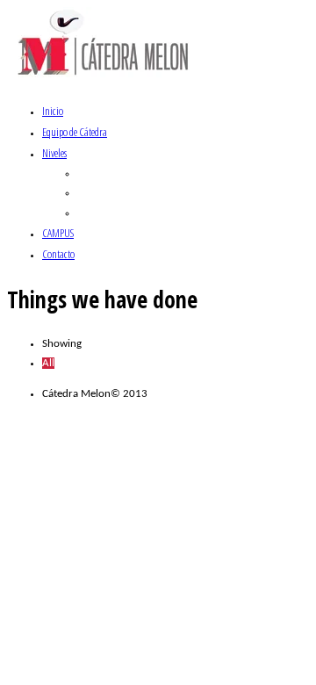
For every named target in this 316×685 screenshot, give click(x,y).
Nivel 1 (93, 173)
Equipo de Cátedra (74, 132)
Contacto (58, 254)
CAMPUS (58, 233)
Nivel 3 (93, 213)
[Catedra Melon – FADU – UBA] (104, 79)
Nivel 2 (93, 192)
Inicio (52, 111)
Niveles (54, 153)
